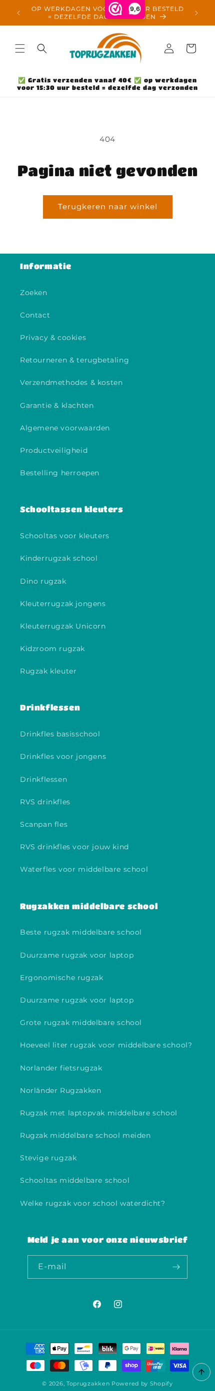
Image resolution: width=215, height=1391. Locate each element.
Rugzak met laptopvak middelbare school (99, 1112)
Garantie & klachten (57, 405)
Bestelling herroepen (60, 472)
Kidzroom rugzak (52, 648)
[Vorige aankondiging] (19, 13)
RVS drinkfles (45, 801)
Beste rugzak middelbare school (81, 932)
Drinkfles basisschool (60, 733)
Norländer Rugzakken (60, 1090)
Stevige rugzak (48, 1157)
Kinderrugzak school (59, 558)
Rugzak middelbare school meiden (85, 1135)
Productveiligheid (54, 450)
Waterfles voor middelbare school (84, 869)
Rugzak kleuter (48, 671)
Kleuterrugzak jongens (63, 603)
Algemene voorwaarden (65, 427)
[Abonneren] (176, 1267)
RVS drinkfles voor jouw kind (74, 846)
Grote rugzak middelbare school (81, 1022)
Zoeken (34, 292)
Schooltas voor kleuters (65, 535)
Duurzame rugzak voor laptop (77, 955)
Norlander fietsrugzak (61, 1067)
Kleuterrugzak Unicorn (63, 626)
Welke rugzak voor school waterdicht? (93, 1203)
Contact (35, 315)
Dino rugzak (43, 581)
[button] (20, 48)
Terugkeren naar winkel (108, 206)
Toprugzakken (88, 1383)
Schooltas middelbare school (75, 1180)
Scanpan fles (44, 824)
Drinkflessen (43, 779)
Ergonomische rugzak (61, 977)
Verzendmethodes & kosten (71, 382)
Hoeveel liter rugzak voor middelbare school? (106, 1045)
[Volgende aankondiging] (197, 13)
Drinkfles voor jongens (63, 756)
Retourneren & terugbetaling (74, 359)
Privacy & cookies (53, 337)
